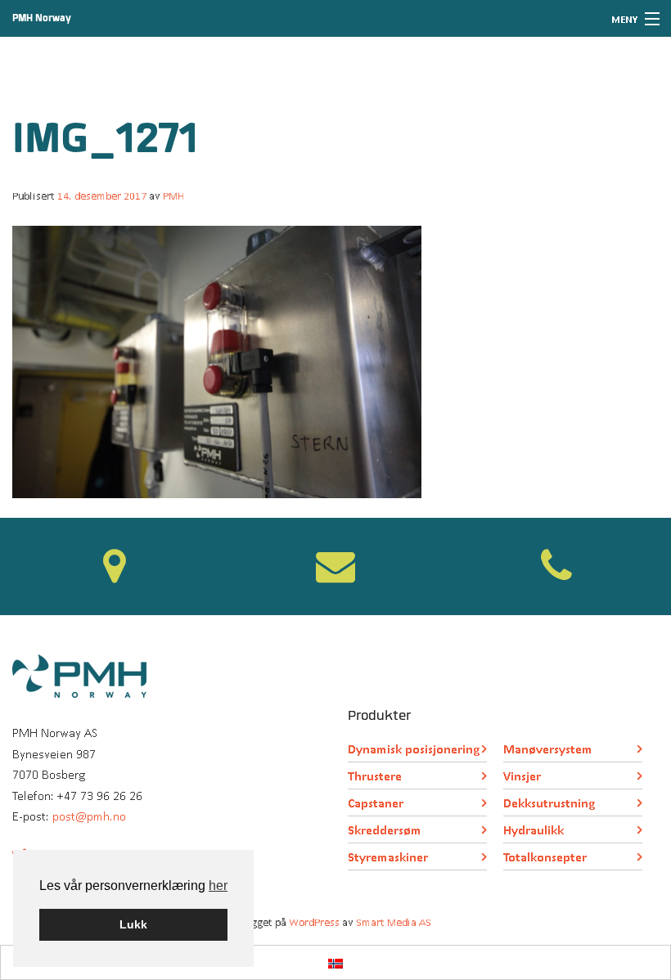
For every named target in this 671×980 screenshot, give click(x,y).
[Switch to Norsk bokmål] (335, 962)
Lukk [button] (133, 924)
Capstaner (375, 803)
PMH (173, 196)
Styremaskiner (388, 857)
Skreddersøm (384, 830)
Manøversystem (547, 749)
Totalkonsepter (545, 857)
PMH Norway (41, 18)
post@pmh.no (89, 816)
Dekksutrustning (549, 803)
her (218, 885)
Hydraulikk (533, 830)
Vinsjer (522, 776)
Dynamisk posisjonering (414, 749)
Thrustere (375, 776)
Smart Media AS (393, 922)
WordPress (314, 922)
